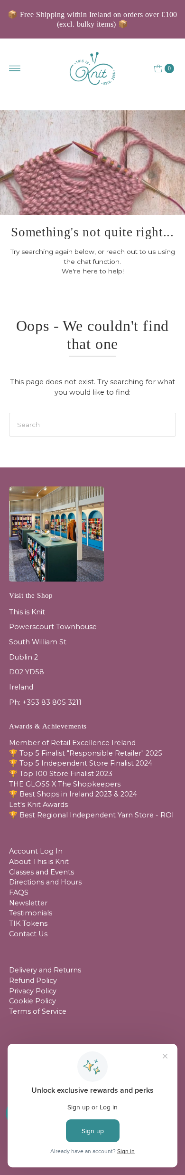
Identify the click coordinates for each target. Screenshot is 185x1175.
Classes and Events (41, 872)
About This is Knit (39, 861)
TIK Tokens (28, 923)
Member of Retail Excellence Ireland (72, 742)
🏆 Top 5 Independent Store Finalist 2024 (80, 763)
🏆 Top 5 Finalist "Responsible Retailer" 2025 (85, 753)
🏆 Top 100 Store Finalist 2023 (60, 773)
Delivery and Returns (45, 970)
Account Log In (36, 851)
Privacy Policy (32, 991)
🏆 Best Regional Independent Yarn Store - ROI (91, 815)
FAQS (18, 892)
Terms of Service (37, 1011)
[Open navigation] (15, 68)
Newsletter (28, 903)
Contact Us (28, 934)
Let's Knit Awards (38, 804)
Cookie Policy (32, 1001)
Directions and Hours (45, 882)
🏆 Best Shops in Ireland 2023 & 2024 (73, 794)
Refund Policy (33, 980)
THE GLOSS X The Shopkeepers (64, 784)
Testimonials (30, 913)
